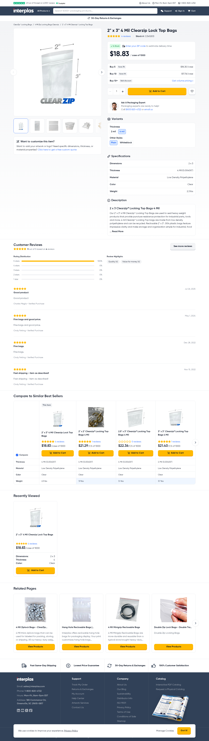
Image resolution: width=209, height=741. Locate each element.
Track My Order (80, 685)
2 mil (113, 131)
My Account (78, 694)
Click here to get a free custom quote (57, 150)
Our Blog (121, 689)
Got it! (184, 730)
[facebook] (30, 711)
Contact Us (78, 707)
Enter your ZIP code (136, 46)
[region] (58, 72)
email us (148, 109)
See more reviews (183, 246)
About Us (122, 685)
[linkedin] (18, 711)
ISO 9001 (121, 703)
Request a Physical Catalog (170, 689)
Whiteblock (126, 143)
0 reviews (136, 442)
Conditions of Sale (126, 717)
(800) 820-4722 (133, 109)
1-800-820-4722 (33, 691)
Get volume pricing (182, 81)
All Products (42, 11)
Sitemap (121, 721)
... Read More (116, 231)
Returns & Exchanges (82, 689)
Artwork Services (80, 703)
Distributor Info (124, 698)
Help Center (78, 698)
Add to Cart (159, 91)
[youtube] (22, 711)
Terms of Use (123, 712)
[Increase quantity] (122, 91)
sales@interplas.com (34, 686)
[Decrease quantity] (110, 91)
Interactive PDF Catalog (168, 685)
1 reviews (96, 442)
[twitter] (26, 711)
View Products (35, 647)
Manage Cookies (165, 731)
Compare (23, 455)
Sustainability (124, 694)
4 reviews (126, 36)
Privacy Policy (124, 707)
